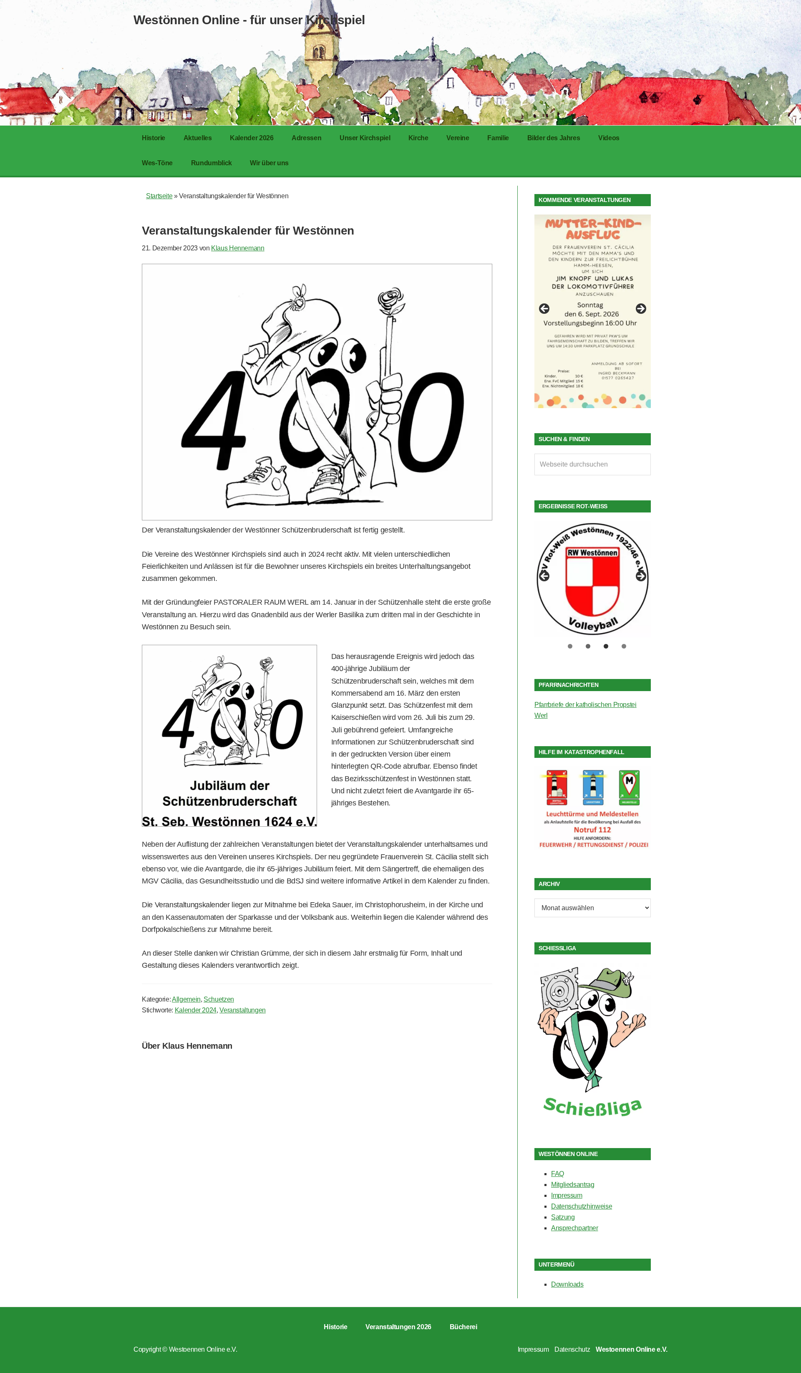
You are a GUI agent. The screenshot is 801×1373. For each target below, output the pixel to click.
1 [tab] (570, 646)
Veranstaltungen (242, 1010)
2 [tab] (588, 646)
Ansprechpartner (574, 1228)
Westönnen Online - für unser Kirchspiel (249, 20)
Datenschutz (572, 1349)
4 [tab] (624, 646)
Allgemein (186, 999)
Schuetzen (219, 999)
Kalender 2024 (196, 1010)
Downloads (567, 1284)
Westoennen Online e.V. (203, 1349)
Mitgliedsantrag (572, 1184)
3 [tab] (606, 646)
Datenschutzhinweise (581, 1206)
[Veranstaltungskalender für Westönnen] (317, 518)
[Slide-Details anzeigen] (592, 311)
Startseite (159, 195)
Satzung (562, 1217)
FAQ (557, 1173)
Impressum (566, 1195)
